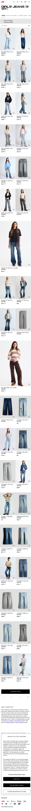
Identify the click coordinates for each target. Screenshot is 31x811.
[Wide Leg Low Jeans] (7, 103)
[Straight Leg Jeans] (7, 439)
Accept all (17, 779)
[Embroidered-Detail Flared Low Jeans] (23, 503)
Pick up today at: (8, 20)
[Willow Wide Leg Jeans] (7, 39)
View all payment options (7, 806)
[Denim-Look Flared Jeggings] (23, 319)
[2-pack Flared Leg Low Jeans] (7, 536)
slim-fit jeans (19, 722)
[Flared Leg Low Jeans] (23, 407)
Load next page (15, 691)
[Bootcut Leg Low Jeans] (7, 568)
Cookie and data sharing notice (16, 774)
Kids (8, 733)
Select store (8, 22)
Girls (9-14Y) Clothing (18, 733)
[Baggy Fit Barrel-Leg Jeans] (7, 503)
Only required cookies (16, 785)
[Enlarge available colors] (18, 304)
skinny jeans (10, 722)
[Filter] (29, 26)
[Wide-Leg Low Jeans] (23, 200)
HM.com (3, 733)
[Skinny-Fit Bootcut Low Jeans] (23, 287)
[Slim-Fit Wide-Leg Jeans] (7, 407)
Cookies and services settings (16, 791)
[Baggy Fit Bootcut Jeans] (23, 103)
